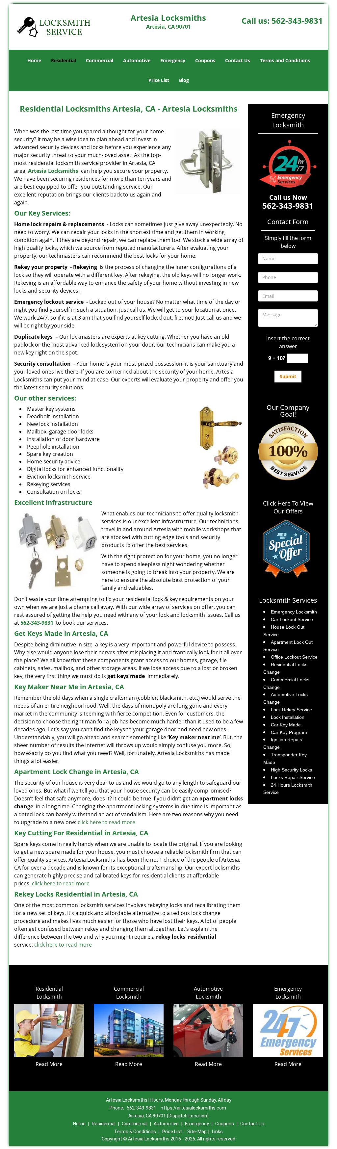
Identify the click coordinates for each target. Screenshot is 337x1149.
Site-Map (197, 1131)
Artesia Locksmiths (53, 170)
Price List (158, 80)
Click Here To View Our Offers (288, 507)
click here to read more (106, 822)
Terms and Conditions (285, 60)
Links (217, 1131)
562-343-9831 (297, 20)
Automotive (136, 60)
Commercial (99, 60)
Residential (63, 60)
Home (34, 60)
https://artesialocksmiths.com (193, 1107)
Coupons (205, 60)
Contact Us (237, 60)
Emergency (172, 60)
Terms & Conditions (135, 1131)
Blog (184, 80)
